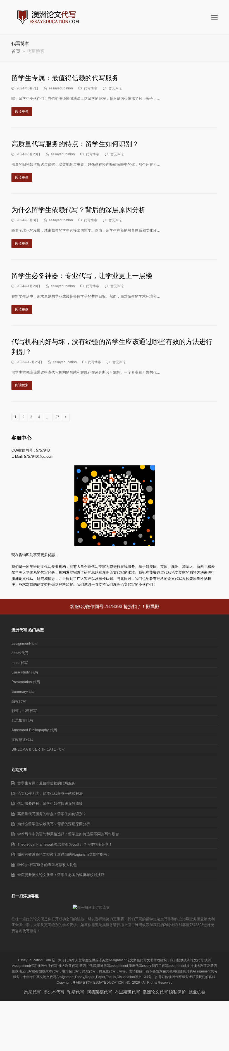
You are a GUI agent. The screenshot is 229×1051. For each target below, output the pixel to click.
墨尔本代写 (54, 992)
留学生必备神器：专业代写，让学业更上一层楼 (81, 275)
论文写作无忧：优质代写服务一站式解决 (50, 793)
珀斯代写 (75, 992)
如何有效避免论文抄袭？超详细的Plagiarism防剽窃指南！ (64, 854)
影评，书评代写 (24, 711)
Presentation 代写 (25, 682)
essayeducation (61, 88)
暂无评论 (115, 88)
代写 (26, 931)
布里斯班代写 (127, 992)
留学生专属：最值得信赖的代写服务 (65, 78)
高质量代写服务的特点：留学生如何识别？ (75, 144)
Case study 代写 (24, 672)
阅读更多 (21, 111)
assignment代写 (24, 643)
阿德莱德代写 (99, 992)
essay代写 (19, 653)
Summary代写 (22, 691)
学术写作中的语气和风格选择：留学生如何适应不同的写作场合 (68, 834)
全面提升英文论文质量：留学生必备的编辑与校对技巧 (60, 875)
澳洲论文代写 (82, 982)
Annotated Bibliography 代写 (34, 730)
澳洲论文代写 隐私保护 (164, 992)
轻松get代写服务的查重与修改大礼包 (47, 865)
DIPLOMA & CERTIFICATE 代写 (38, 749)
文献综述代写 (22, 739)
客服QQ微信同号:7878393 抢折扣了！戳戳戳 (114, 606)
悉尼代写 (32, 992)
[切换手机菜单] (214, 17)
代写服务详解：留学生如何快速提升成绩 (50, 803)
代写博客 (90, 88)
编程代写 (18, 701)
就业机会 (197, 992)
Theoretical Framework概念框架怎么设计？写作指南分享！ (64, 844)
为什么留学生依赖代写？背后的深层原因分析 (78, 209)
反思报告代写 (22, 720)
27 (57, 418)
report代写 (19, 663)
